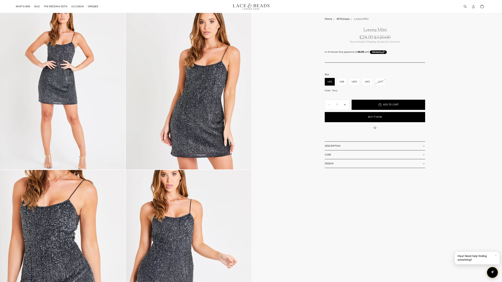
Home (328, 19)
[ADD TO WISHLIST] (375, 128)
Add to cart (391, 104)
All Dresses (343, 19)
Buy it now (375, 116)
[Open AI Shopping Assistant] (492, 272)
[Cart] (482, 6)
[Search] (465, 6)
